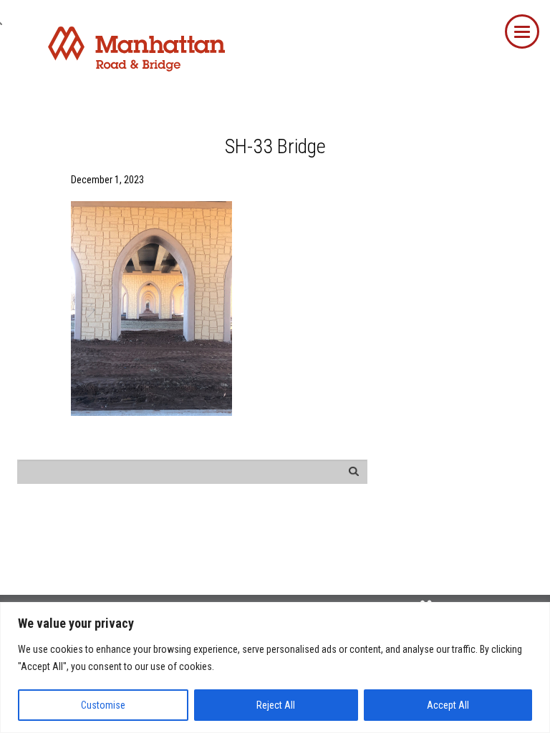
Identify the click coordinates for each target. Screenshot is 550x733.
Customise (103, 705)
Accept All (448, 705)
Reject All (275, 705)
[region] (275, 667)
